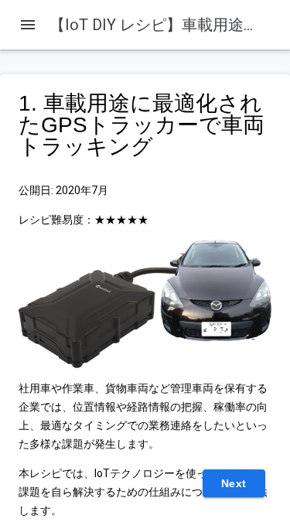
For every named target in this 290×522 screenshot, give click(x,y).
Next (234, 483)
